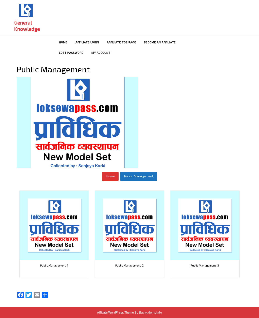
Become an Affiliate (160, 42)
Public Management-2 (129, 265)
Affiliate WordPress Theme (115, 312)
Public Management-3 (205, 265)
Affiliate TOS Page (121, 42)
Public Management (138, 176)
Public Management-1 (54, 265)
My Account (100, 52)
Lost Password (71, 52)
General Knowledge (27, 25)
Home (63, 42)
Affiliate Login (87, 42)
